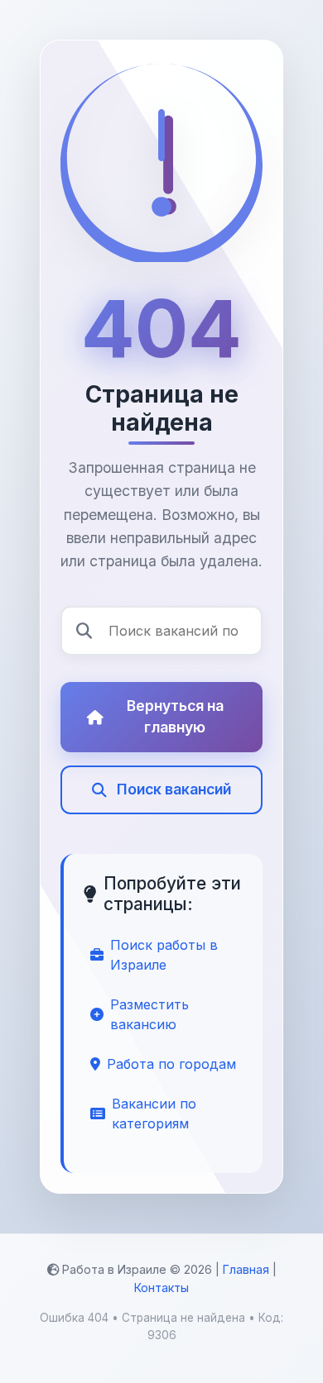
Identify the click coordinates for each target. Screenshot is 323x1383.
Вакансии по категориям (154, 1113)
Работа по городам (171, 1064)
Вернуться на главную (175, 716)
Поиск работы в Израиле (164, 955)
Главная (246, 1269)
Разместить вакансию (149, 1014)
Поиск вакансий (174, 789)
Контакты (161, 1287)
